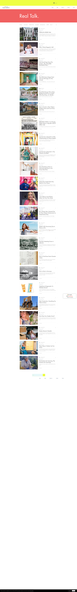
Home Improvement (41, 105)
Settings (70, 590)
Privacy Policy (31, 590)
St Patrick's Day (31, 24)
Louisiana (40, 269)
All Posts (21, 24)
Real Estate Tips (42, 24)
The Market (37, 24)
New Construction (41, 239)
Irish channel (26, 24)
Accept (73, 590)
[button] (56, 24)
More (51, 24)
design (40, 90)
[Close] (76, 590)
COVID (48, 24)
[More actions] (55, 28)
